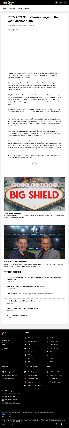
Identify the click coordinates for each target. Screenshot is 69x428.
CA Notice (17, 414)
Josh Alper (12, 25)
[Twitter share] (13, 30)
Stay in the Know (7, 340)
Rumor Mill (12, 8)
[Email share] (17, 30)
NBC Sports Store (29, 412)
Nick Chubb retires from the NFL (17, 315)
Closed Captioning (16, 412)
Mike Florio (9, 281)
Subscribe (5, 348)
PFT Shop (26, 8)
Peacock (19, 8)
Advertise (4, 412)
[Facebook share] (9, 30)
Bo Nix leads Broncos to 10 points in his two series (24, 301)
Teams (4, 8)
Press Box (37, 412)
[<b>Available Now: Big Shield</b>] (34, 194)
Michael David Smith (12, 289)
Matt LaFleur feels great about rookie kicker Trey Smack (25, 286)
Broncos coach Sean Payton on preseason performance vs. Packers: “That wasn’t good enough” (34, 278)
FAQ (23, 412)
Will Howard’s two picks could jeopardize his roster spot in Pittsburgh (30, 294)
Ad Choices (43, 412)
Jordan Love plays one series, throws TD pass (22, 308)
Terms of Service (25, 414)
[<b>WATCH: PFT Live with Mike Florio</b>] (34, 242)
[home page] (8, 2)
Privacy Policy (50, 412)
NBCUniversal (12, 417)
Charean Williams (11, 303)
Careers (9, 412)
